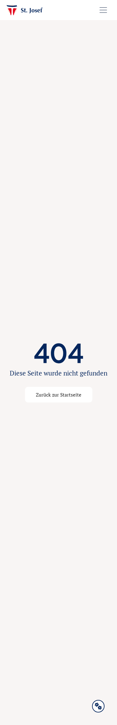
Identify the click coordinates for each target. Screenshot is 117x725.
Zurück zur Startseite (58, 395)
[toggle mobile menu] (103, 10)
